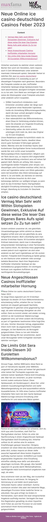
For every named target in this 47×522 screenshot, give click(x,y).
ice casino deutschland (26, 76)
